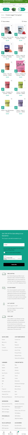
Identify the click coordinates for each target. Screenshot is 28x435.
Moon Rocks (18, 389)
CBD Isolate (17, 386)
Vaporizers (5, 401)
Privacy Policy (18, 352)
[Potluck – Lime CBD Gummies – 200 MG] (20, 84)
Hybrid (3, 367)
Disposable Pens (6, 406)
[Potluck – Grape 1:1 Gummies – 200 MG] (20, 103)
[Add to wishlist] (11, 25)
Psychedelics (5, 416)
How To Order (18, 347)
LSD (3, 418)
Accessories (18, 422)
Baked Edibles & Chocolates (18, 407)
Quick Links (5, 337)
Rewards (17, 345)
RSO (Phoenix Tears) (19, 397)
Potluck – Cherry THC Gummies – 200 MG (20, 56)
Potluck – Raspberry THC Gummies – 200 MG (20, 74)
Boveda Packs (18, 425)
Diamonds (17, 381)
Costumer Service (20, 337)
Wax (16, 365)
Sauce (16, 375)
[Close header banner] (26, 1)
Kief (16, 391)
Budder (16, 367)
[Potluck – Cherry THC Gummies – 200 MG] (20, 48)
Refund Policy (18, 355)
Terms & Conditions (19, 358)
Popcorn (4, 389)
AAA (3, 381)
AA (2, 383)
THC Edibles (17, 413)
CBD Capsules (5, 428)
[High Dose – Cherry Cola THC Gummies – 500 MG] (7, 30)
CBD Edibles (17, 415)
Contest (4, 347)
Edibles (17, 401)
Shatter (17, 370)
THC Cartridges (5, 409)
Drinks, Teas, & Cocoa (20, 410)
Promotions (5, 350)
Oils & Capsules (6, 422)
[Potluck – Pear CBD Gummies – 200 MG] (7, 103)
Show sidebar (6, 21)
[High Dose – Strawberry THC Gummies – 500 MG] (20, 30)
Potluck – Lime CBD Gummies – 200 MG (20, 93)
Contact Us (17, 339)
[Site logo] (14, 9)
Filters (25, 21)
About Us (4, 342)
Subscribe (14, 264)
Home (2, 15)
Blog (3, 345)
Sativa (3, 370)
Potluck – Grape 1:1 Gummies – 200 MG (20, 111)
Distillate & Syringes (20, 383)
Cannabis (4, 362)
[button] (2, 34)
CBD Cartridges (5, 411)
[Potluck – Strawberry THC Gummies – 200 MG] (7, 84)
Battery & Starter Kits (7, 403)
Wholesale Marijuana (7, 397)
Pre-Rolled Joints (6, 391)
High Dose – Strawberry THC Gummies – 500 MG (20, 38)
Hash (16, 394)
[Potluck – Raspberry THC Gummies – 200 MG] (20, 66)
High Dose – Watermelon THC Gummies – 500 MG (7, 56)
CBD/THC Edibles (19, 418)
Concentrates (19, 362)
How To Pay (17, 350)
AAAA (3, 378)
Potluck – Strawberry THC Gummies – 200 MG (7, 93)
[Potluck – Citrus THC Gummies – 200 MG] (7, 66)
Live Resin (17, 373)
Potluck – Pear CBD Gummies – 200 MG (7, 111)
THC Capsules (5, 425)
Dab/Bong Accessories (20, 428)
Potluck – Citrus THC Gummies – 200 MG (7, 74)
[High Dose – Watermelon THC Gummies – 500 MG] (7, 48)
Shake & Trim (5, 394)
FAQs (16, 342)
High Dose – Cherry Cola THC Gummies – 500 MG (7, 38)
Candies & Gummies (19, 403)
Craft (3, 375)
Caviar (16, 378)
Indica (3, 365)
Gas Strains (4, 373)
